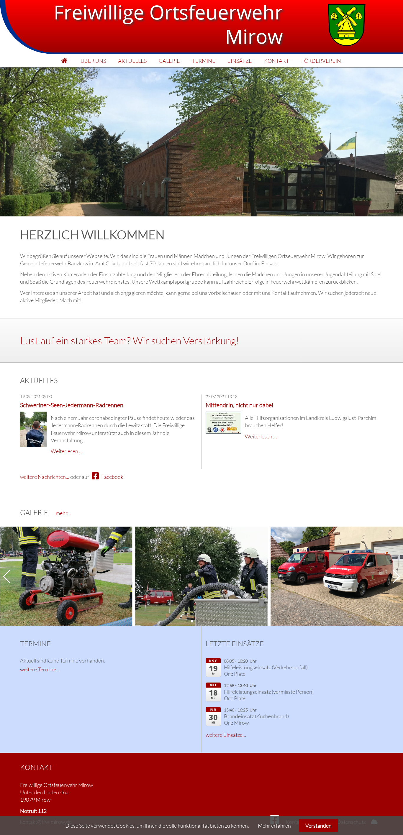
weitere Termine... (40, 669)
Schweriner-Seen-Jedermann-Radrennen (71, 405)
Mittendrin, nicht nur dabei (239, 405)
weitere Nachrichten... (44, 477)
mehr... (63, 513)
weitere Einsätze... (226, 735)
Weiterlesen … (67, 451)
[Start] (64, 60)
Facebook (111, 477)
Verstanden (318, 825)
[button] (187, 621)
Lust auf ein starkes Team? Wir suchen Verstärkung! (129, 340)
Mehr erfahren (274, 825)
